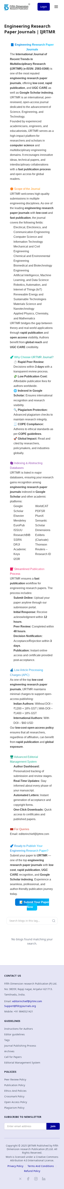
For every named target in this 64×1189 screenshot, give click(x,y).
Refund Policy (32, 1171)
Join (53, 1126)
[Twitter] (20, 1179)
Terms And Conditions (41, 1166)
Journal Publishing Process (20, 1045)
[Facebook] (28, 1179)
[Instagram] (36, 1179)
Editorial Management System (22, 1062)
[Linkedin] (44, 1179)
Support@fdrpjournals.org (20, 1006)
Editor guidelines (14, 1034)
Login (43, 6)
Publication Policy (14, 1085)
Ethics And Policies (15, 1090)
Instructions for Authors (18, 1028)
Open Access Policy (15, 1102)
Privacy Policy (15, 1166)
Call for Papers (13, 1057)
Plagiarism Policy (14, 1107)
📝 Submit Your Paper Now (34, 904)
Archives (9, 1051)
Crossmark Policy (14, 1096)
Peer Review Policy (15, 1079)
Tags (7, 1040)
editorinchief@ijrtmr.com (34, 833)
